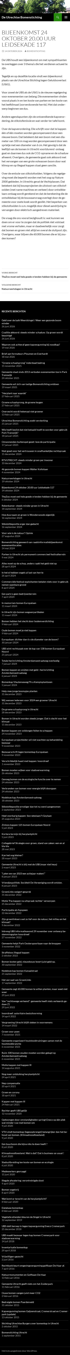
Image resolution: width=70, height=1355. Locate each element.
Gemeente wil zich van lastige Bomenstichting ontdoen (30, 384)
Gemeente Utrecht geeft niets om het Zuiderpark (27, 1283)
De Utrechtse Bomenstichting (22, 17)
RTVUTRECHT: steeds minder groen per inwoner (27, 460)
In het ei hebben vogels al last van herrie (22, 572)
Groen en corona (10, 1092)
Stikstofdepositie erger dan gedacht (20, 523)
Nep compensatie (11, 1083)
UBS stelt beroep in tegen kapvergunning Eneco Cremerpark (33, 1226)
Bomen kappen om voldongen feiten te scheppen (27, 730)
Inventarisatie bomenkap (15, 1247)
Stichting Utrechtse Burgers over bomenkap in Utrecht (30, 1323)
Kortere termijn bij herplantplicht (19, 834)
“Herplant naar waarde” (14, 393)
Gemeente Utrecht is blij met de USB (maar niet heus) (29, 864)
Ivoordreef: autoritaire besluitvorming (22, 1013)
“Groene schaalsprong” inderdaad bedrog (23, 362)
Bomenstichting (36, 51)
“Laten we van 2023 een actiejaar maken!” (23, 873)
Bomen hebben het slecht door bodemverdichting (28, 621)
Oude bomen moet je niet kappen (19, 630)
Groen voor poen (11, 1031)
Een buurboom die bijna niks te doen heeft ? (24, 1144)
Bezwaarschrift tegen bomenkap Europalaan (25, 751)
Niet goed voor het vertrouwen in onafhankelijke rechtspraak (34, 451)
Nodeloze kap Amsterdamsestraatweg (21, 797)
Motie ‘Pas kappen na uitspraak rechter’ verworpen (28, 900)
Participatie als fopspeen (15, 910)
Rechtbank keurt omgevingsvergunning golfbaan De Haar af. (33, 1265)
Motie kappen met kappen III (16, 1065)
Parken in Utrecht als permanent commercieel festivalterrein (34, 554)
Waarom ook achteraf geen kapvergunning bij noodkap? (31, 344)
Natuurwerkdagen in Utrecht (17, 287)
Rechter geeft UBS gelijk (14, 1110)
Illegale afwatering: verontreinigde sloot (23, 1180)
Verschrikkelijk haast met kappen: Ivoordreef (25, 761)
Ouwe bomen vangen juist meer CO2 (21, 1293)
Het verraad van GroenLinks (16, 979)
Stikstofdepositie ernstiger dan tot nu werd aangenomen (31, 806)
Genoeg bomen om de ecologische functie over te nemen (31, 779)
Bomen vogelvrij (10, 1189)
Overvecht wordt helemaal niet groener (22, 411)
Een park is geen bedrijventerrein (19, 593)
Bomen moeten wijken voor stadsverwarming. (26, 770)
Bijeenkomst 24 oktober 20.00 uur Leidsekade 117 (28, 487)
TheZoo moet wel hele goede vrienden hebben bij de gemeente (34, 274)
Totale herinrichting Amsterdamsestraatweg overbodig (30, 660)
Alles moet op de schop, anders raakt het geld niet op (29, 563)
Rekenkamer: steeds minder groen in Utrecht (25, 505)
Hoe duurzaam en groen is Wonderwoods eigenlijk (28, 514)
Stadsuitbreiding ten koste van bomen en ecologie (28, 1162)
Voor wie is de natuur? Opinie (17, 533)
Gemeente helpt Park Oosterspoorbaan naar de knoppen (31, 943)
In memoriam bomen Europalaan (19, 603)
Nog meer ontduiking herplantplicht (21, 1074)
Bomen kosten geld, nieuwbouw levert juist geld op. (28, 961)
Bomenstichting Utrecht (14, 1332)
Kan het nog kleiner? (12, 855)
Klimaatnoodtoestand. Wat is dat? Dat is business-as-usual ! (33, 1153)
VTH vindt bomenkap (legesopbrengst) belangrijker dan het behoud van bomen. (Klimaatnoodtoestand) (34, 1133)
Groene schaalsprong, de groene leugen (22, 402)
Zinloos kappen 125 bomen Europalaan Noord (26, 824)
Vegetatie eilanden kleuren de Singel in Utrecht (26, 1217)
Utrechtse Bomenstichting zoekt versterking (25, 420)
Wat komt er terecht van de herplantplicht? (24, 1198)
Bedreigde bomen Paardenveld (18, 1302)
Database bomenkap (12, 1207)
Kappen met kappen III (13, 1101)
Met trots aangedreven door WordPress (19, 1351)
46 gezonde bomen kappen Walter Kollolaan (25, 469)
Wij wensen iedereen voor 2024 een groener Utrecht (29, 700)
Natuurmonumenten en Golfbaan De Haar (24, 1274)
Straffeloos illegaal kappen (15, 952)
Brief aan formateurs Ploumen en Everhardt (25, 353)
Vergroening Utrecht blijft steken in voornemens (27, 1022)
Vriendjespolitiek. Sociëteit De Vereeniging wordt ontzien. (32, 882)
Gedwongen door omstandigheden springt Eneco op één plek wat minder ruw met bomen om (33, 1121)
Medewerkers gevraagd (14, 1171)
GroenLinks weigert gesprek (16, 891)
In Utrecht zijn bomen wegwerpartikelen (23, 612)
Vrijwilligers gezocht (12, 1256)
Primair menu (66, 17)
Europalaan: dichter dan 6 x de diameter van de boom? (30, 639)
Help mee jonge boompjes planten (19, 691)
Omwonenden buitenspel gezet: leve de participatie (28, 441)
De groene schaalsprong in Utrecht (20, 709)
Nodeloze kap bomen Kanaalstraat (20, 970)
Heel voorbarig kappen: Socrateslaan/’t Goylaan (27, 815)
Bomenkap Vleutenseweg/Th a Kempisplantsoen (27, 682)
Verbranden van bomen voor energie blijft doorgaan (29, 788)
